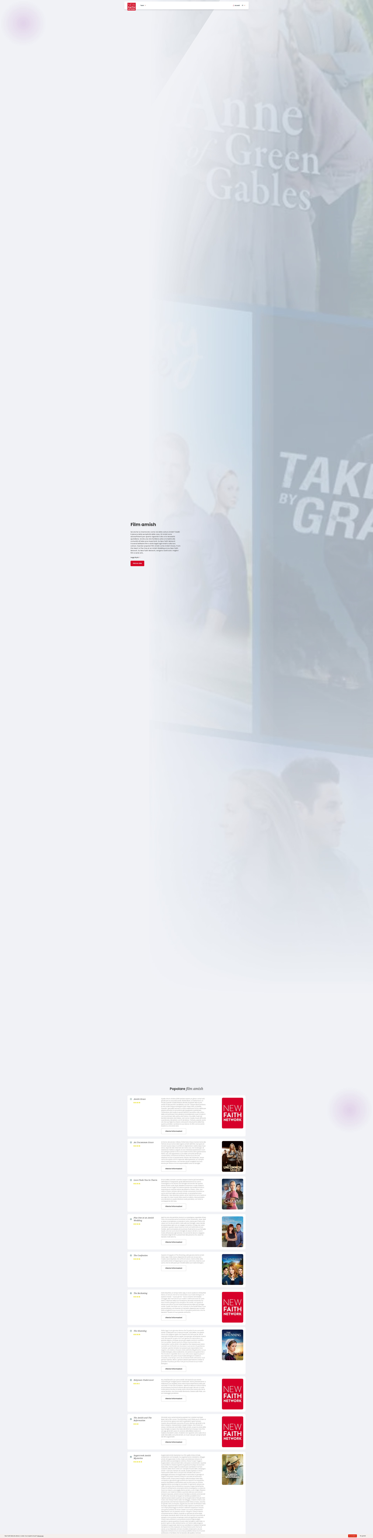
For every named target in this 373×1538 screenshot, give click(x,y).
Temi (142, 5)
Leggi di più (135, 557)
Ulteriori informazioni (173, 1131)
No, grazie (363, 1536)
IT (242, 5)
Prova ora (137, 563)
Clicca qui (40, 1536)
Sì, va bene (352, 1536)
